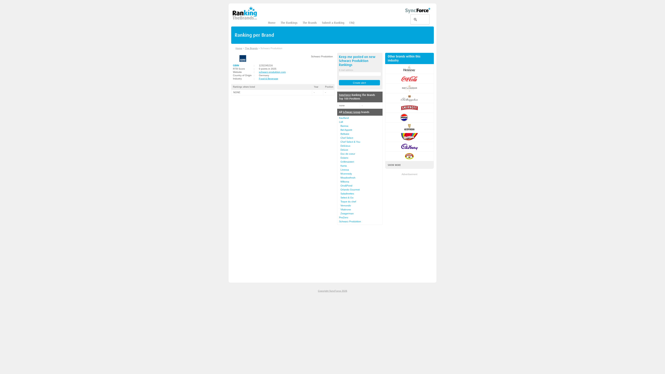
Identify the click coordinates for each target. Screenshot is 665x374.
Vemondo (345, 205)
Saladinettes (347, 193)
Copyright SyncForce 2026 (332, 291)
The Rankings (289, 22)
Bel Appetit (346, 129)
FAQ (351, 22)
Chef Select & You (350, 141)
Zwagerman (347, 213)
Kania (343, 165)
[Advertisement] (409, 228)
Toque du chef (348, 201)
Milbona (344, 181)
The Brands (310, 22)
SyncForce (345, 95)
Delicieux (345, 145)
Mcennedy (346, 173)
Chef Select (346, 137)
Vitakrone (345, 209)
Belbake (344, 133)
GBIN (236, 65)
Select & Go (346, 197)
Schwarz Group (352, 112)
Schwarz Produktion (350, 221)
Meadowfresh (347, 177)
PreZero (343, 217)
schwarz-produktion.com (272, 72)
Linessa (344, 169)
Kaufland (344, 118)
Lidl (341, 122)
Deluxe (344, 149)
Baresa (344, 125)
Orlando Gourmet (350, 189)
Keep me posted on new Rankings (357, 61)
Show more (394, 165)
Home (272, 22)
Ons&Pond (346, 185)
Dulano (344, 157)
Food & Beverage (268, 78)
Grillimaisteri (347, 161)
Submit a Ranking (333, 22)
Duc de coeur (347, 153)
